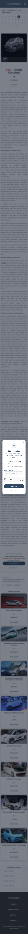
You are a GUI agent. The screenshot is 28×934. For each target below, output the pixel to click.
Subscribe (14, 486)
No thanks (14, 490)
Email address (8, 470)
